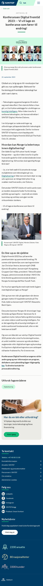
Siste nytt (6, 8)
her (3, 365)
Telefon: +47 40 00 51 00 (11, 457)
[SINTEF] (8, 3)
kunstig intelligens (9, 111)
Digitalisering (7, 176)
